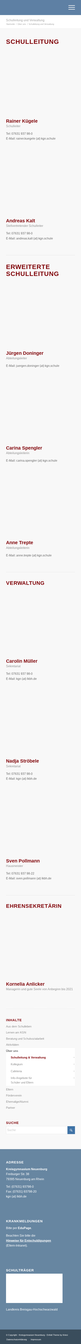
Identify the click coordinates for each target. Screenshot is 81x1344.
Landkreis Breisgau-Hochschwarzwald (32, 1309)
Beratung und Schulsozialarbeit (25, 1038)
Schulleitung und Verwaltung (25, 20)
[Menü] (70, 7)
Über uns (12, 1050)
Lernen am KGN (16, 1032)
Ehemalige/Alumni (17, 1101)
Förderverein (14, 1095)
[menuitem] (70, 7)
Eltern (9, 1089)
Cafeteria (16, 1071)
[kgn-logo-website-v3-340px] (33, 7)
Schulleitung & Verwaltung (28, 1057)
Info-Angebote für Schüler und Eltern (22, 1080)
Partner (10, 1107)
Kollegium (17, 1064)
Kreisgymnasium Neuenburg (32, 1335)
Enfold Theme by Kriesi (57, 1335)
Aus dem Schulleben (18, 1026)
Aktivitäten (12, 1044)
